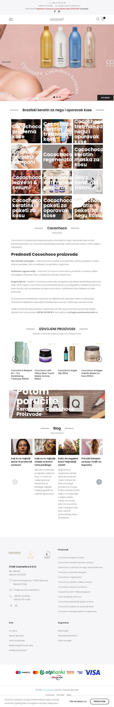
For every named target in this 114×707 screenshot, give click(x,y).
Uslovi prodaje (64, 640)
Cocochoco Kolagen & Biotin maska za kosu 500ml (92, 373)
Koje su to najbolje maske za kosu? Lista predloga (45, 462)
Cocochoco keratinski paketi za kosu (76, 601)
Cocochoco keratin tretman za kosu (75, 562)
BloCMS (74, 690)
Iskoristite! (84, 9)
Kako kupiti (63, 630)
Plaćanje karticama (67, 635)
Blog (69, 695)
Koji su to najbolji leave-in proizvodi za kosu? (21, 462)
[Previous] (15, 359)
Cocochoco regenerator (70, 577)
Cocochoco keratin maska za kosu (75, 582)
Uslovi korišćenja (17, 640)
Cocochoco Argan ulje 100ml (67, 372)
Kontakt (60, 695)
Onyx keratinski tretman (69, 596)
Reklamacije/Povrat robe (21, 645)
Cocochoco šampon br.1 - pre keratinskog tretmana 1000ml (21, 374)
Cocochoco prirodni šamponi (72, 572)
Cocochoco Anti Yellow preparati (74, 591)
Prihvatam (99, 701)
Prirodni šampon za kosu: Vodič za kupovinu (91, 462)
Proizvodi (50, 695)
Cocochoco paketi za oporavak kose (76, 606)
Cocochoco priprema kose (71, 557)
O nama (13, 630)
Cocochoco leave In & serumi (72, 587)
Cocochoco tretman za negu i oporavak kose (80, 567)
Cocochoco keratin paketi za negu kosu (77, 611)
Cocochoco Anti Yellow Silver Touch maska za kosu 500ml (44, 374)
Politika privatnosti (18, 650)
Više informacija (78, 701)
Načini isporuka (16, 635)
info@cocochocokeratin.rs (69, 6)
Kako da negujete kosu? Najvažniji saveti (68, 462)
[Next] (99, 359)
